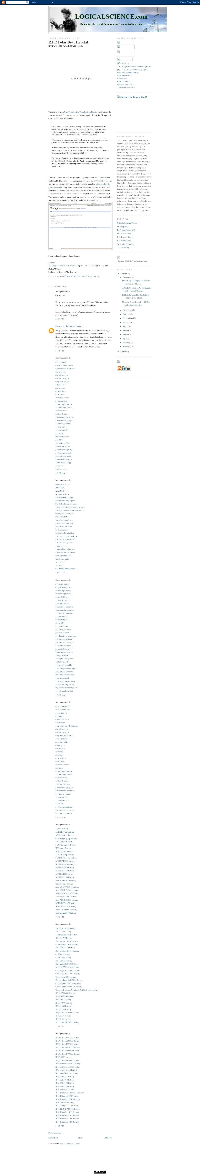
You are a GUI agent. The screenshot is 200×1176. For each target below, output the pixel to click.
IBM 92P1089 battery (64, 1089)
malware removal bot (64, 665)
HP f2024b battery (63, 1015)
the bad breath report (64, 497)
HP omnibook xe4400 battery (67, 1063)
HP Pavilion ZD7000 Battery (67, 1040)
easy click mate (61, 738)
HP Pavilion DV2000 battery (67, 1044)
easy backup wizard (63, 735)
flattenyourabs (61, 426)
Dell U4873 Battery (63, 960)
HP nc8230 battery (63, 1009)
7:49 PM (59, 916)
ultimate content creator (65, 536)
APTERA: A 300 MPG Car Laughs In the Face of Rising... (136, 289)
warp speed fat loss (63, 555)
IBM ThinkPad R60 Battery (67, 1112)
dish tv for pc (60, 362)
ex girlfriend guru (62, 587)
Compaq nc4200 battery (65, 976)
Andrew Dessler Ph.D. (126, 87)
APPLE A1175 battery (64, 870)
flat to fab (59, 433)
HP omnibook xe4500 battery (67, 1066)
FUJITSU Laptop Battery (65, 844)
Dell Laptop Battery (63, 841)
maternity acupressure (64, 674)
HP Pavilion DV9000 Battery (67, 1053)
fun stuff (134, 173)
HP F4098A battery (63, 1057)
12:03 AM (60, 817)
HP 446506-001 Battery (65, 996)
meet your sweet (62, 677)
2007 (122, 273)
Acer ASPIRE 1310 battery (66, 893)
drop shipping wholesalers (66, 725)
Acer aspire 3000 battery (65, 912)
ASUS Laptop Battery (64, 835)
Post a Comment (55, 1132)
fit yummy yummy (63, 423)
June (125, 330)
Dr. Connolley (99, 180)
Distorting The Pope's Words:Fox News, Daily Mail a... (136, 282)
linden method (61, 661)
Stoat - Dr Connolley (126, 244)
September (127, 318)
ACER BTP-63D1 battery (66, 903)
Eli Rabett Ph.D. (124, 81)
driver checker (61, 719)
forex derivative (62, 436)
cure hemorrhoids (62, 709)
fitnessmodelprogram (64, 417)
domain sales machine (64, 368)
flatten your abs (61, 430)
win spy (58, 565)
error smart (59, 394)
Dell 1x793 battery (63, 931)
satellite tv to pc (62, 484)
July (125, 326)
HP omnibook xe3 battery (66, 1070)
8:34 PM (59, 1026)
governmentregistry (63, 449)
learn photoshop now (64, 658)
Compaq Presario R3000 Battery (69, 980)
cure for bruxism (62, 706)
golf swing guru (62, 446)
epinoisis (59, 751)
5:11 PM (59, 350)
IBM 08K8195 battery (64, 1083)
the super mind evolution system (69, 510)
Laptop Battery (61, 828)
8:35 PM (59, 1126)
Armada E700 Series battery (67, 967)
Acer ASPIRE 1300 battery (66, 890)
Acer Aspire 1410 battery (66, 896)
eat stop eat (60, 388)
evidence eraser (61, 397)
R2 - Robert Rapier (125, 237)
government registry (63, 452)
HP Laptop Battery (63, 848)
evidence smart (61, 400)
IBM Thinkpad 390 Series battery (69, 1092)
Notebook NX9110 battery (66, 1073)
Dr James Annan (124, 233)
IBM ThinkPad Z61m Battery (67, 1099)
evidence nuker (61, 584)
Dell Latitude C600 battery (66, 963)
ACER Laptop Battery (64, 831)
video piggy (60, 546)
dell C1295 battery (63, 957)
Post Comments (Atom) (70, 1143)
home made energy (63, 462)
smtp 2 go (59, 487)
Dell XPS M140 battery (65, 947)
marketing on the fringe (65, 668)
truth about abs (61, 516)
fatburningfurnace (63, 404)
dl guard (58, 716)
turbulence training (63, 523)
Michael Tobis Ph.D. (125, 84)
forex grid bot (61, 626)
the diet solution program (66, 503)
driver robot (60, 371)
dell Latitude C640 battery (66, 944)
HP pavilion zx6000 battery (67, 1060)
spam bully (60, 490)
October (126, 314)
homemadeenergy (62, 459)
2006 (122, 351)
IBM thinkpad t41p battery (66, 1105)
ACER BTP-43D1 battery (66, 906)
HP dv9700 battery (63, 999)
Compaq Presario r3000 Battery (68, 986)
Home (80, 1137)
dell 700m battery (62, 954)
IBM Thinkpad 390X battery (67, 1096)
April (125, 338)
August (126, 322)
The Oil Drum (123, 247)
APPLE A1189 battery (64, 877)
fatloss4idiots (61, 410)
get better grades (62, 443)
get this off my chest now (66, 635)
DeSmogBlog (123, 226)
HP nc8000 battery (63, 1006)
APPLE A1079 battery (64, 867)
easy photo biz (61, 742)
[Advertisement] (131, 116)
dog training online (63, 365)
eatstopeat (59, 384)
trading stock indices (64, 513)
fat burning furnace (63, 407)
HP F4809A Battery (63, 1002)
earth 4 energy (61, 378)
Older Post (108, 1137)
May (125, 334)
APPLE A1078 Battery (65, 864)
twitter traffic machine (64, 532)
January (126, 346)
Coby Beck (122, 78)
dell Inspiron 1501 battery (66, 934)
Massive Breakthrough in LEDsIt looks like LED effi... (136, 303)
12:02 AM (60, 473)
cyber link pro (61, 712)
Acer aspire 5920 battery (65, 880)
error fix (58, 754)
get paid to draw (62, 632)
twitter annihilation (63, 526)
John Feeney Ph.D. (125, 75)
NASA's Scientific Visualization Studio (80, 111)
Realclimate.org (124, 240)
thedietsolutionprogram (65, 500)
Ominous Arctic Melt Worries (64, 265)
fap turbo (59, 767)
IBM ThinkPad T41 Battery (67, 1118)
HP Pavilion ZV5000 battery (67, 1022)
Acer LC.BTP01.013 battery (67, 886)
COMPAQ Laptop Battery (66, 838)
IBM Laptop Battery (64, 851)
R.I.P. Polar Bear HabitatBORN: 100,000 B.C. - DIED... (135, 296)
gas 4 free (59, 439)
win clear (59, 562)
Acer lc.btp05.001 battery (66, 909)
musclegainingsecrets (64, 681)
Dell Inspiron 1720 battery (66, 941)
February (127, 342)
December (127, 277)
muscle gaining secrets (65, 684)
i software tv (60, 469)
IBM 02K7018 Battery (65, 1102)
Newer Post (53, 1137)
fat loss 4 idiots (61, 413)
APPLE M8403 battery (65, 861)
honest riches (61, 655)
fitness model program (64, 420)
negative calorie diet (64, 690)
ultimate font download (65, 539)
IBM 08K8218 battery (64, 1086)
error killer (59, 391)
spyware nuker (61, 494)
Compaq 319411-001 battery (67, 973)
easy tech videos (62, 381)
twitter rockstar (61, 529)
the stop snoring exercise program (69, 507)
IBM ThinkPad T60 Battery (67, 1115)
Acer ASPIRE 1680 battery (66, 900)
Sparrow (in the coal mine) (66, 326)
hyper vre (59, 465)
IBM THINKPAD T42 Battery (67, 1108)
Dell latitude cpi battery (65, 928)
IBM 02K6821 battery (64, 1076)
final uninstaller (62, 603)
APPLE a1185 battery (64, 873)
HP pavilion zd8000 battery (67, 1012)
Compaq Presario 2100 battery (68, 983)
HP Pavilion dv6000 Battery (67, 1050)
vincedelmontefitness (64, 549)
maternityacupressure (64, 671)
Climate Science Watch (127, 222)
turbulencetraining (63, 520)
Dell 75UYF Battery (63, 938)
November (127, 310)
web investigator (62, 558)
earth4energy (61, 375)
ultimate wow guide (63, 542)
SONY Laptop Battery (64, 854)
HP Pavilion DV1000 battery (67, 1037)
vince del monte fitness (65, 552)
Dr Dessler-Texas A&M (126, 230)
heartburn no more (63, 455)
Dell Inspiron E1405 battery (67, 950)
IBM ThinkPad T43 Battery (67, 1121)
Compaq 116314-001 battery (67, 970)
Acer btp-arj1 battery (64, 883)
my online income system (66, 687)
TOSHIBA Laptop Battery (66, 857)
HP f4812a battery (63, 1019)
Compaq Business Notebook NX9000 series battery (77, 989)
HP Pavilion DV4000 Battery (67, 1047)
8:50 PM (59, 319)
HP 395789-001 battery (65, 993)
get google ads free (63, 629)
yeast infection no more (65, 568)
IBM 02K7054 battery (64, 1079)
